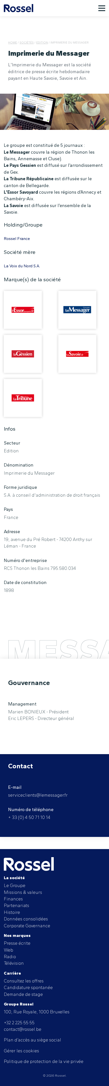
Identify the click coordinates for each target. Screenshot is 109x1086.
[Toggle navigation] (102, 8)
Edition (42, 42)
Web (8, 950)
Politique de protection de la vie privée (43, 1061)
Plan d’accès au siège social (32, 1039)
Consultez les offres (24, 980)
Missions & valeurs (23, 892)
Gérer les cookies (21, 1050)
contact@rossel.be (22, 1029)
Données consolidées (26, 918)
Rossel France (17, 238)
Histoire (12, 912)
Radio (10, 956)
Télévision (14, 963)
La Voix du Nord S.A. (22, 266)
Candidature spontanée (28, 987)
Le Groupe (14, 885)
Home (12, 42)
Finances (13, 898)
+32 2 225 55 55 (19, 1022)
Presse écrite (17, 943)
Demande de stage (23, 994)
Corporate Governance (27, 925)
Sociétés (27, 42)
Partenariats (16, 905)
